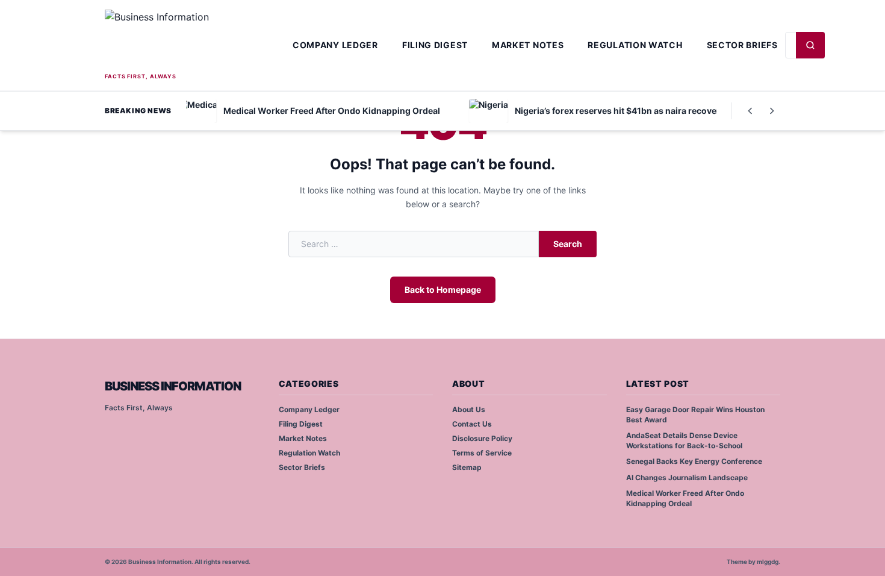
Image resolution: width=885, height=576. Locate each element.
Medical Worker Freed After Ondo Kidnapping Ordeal (685, 498)
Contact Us (472, 423)
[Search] (810, 45)
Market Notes (528, 45)
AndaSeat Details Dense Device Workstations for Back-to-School (684, 440)
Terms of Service (482, 452)
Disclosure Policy (482, 438)
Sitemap (467, 467)
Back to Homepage (443, 289)
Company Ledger (335, 45)
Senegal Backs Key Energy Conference (694, 461)
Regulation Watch (635, 45)
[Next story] (771, 110)
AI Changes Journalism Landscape (687, 477)
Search (567, 244)
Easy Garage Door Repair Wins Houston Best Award (695, 414)
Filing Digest (435, 45)
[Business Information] (195, 40)
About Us (468, 409)
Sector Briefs (742, 45)
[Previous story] (750, 110)
